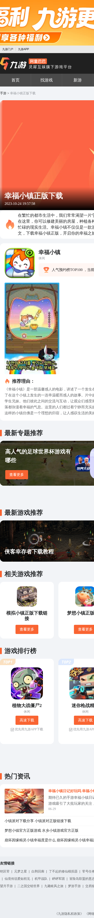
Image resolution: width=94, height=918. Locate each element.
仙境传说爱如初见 (17, 878)
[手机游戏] (36, 64)
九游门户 (7, 49)
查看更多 (16, 475)
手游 (3, 93)
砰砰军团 (58, 878)
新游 (77, 80)
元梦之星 (20, 871)
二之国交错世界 (28, 886)
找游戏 (46, 80)
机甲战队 (41, 878)
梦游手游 (74, 886)
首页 (15, 80)
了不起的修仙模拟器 (63, 871)
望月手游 (6, 886)
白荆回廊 (37, 871)
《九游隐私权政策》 (69, 913)
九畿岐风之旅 (53, 886)
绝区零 (5, 871)
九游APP (23, 49)
